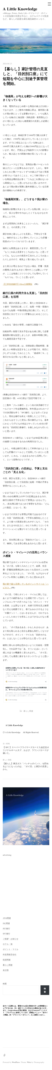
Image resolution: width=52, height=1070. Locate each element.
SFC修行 (6, 933)
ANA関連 (7, 918)
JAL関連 (6, 923)
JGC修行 (6, 928)
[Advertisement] (26, 882)
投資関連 (7, 959)
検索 (5, 983)
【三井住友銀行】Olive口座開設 (17, 284)
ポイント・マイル (10, 949)
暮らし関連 (28, 711)
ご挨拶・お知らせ (10, 938)
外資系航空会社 (9, 954)
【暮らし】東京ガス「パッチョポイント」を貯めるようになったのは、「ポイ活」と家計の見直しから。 (26, 766)
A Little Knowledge (22, 9)
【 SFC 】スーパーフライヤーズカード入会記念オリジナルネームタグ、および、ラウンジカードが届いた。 (26, 750)
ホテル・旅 (7, 944)
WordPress (16, 1062)
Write (29, 1062)
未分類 (6, 970)
